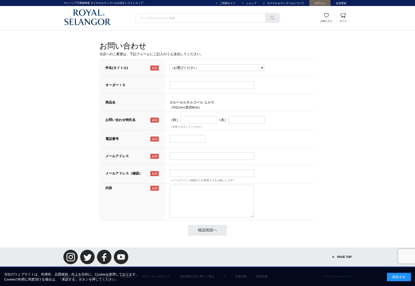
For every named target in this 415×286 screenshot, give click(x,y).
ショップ (251, 3)
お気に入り (326, 21)
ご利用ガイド (227, 3)
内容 (108, 188)
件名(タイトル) (116, 68)
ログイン (320, 3)
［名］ (223, 120)
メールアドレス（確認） (123, 173)
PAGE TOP (344, 257)
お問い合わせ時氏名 (120, 120)
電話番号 (112, 139)
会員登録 (341, 3)
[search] (272, 18)
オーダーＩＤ (115, 85)
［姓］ (175, 120)
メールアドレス (117, 156)
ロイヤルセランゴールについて (285, 3)
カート (343, 21)
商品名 (110, 102)
